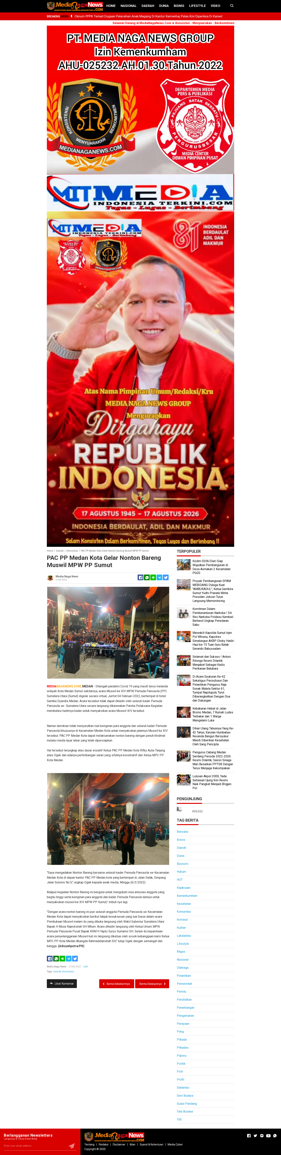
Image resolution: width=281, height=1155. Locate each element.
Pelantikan (184, 976)
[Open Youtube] (268, 1135)
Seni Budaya (185, 1095)
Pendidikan (184, 999)
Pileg (180, 1031)
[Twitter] (75, 958)
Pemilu (181, 991)
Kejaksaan (183, 888)
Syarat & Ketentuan (151, 1144)
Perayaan (183, 1024)
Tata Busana (185, 1111)
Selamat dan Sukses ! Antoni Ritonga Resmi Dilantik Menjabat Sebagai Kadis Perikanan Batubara (211, 662)
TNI (179, 1119)
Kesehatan (184, 904)
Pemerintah (184, 984)
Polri (180, 1071)
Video (215, 6)
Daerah (148, 6)
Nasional (129, 6)
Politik (181, 1063)
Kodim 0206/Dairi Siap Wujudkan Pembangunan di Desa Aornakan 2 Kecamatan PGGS (211, 567)
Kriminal (182, 919)
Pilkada (182, 1039)
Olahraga (182, 967)
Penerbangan (185, 1007)
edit (86, 966)
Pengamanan (185, 1015)
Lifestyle (197, 6)
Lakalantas (184, 936)
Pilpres (182, 1055)
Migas (181, 951)
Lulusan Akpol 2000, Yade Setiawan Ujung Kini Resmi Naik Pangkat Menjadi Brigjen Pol (211, 782)
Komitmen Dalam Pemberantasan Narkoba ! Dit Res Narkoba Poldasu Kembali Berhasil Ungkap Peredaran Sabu (212, 617)
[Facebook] (50, 958)
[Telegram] (159, 577)
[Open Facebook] (249, 1135)
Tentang (89, 1144)
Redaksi (103, 1144)
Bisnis (179, 6)
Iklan (132, 1144)
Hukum (181, 871)
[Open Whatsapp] (275, 1135)
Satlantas (183, 1087)
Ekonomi (182, 864)
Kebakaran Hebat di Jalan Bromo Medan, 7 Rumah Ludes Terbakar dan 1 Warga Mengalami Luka (212, 714)
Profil (180, 1079)
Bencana (182, 831)
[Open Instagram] (262, 1135)
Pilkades (183, 1047)
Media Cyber (175, 1144)
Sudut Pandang (187, 1103)
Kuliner (181, 928)
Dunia (164, 6)
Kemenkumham (187, 896)
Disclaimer (119, 1144)
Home (111, 6)
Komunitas (68, 971)
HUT (180, 880)
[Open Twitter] (255, 1135)
